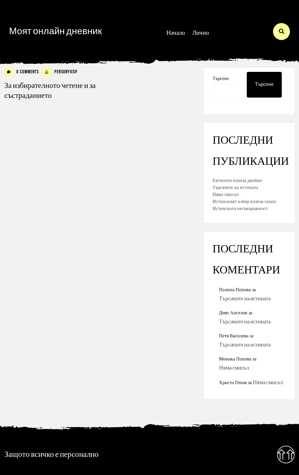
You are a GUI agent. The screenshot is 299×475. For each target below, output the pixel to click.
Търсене (264, 84)
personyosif (65, 72)
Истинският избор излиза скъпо (244, 201)
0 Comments (27, 72)
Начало (175, 33)
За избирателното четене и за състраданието (50, 90)
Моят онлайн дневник (55, 31)
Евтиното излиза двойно (237, 180)
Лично (200, 33)
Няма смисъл (226, 194)
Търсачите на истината (235, 187)
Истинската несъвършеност (240, 208)
